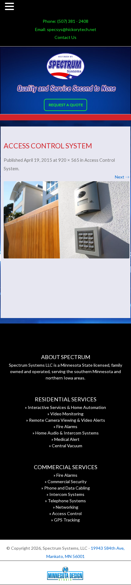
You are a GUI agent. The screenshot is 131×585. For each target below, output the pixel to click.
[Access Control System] (66, 219)
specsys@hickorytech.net (71, 29)
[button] (10, 7)
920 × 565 (68, 160)
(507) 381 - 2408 (72, 21)
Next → (122, 176)
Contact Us (65, 37)
